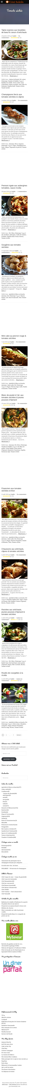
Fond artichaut (13, 663)
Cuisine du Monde (14, 79)
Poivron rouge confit (16, 387)
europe (6, 799)
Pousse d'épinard (21, 601)
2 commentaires (22, 191)
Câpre (14, 145)
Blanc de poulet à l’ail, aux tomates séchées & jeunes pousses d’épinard (12, 397)
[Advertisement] (14, 169)
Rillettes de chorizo (7, 908)
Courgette (4, 725)
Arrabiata (6, 235)
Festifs (4, 812)
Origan (7, 147)
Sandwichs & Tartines (9, 831)
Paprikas (4, 1061)
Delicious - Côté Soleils (9, 1084)
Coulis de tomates (21, 235)
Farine (3, 297)
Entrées (5, 810)
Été (20, 79)
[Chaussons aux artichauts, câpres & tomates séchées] (14, 578)
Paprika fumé (11, 86)
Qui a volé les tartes (7, 1067)
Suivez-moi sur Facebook (9, 765)
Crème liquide (10, 448)
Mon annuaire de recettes (9, 1027)
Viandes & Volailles (13, 81)
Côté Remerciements (8, 885)
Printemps (4, 81)
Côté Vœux (5, 894)
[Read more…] (14, 76)
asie (5, 797)
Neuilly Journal (6, 1032)
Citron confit (16, 82)
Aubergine (12, 235)
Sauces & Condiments (9, 833)
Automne (11, 144)
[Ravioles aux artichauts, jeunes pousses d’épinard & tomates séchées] (14, 641)
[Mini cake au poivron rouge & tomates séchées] (14, 365)
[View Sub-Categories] (2, 793)
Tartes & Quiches (8, 835)
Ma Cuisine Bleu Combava (9, 1057)
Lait (7, 297)
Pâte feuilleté (12, 601)
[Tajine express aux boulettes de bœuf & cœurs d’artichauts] (14, 59)
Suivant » (19, 735)
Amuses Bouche (6, 1042)
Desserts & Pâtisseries (9, 808)
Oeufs (4, 818)
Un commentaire (23, 100)
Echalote (3, 236)
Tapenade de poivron (15, 147)
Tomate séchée (20, 86)
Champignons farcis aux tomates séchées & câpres (12, 95)
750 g (3, 1015)
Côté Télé (5, 889)
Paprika (23, 450)
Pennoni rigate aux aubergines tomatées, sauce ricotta (14, 186)
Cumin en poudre (13, 84)
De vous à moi (5, 1052)
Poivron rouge (5, 727)
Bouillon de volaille (6, 82)
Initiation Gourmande (8, 1025)
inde (5, 803)
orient (24, 79)
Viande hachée (5, 88)
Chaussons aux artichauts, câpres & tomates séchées (12, 550)
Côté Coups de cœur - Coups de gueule (13, 877)
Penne (17, 236)
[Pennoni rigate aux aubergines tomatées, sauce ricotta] (14, 215)
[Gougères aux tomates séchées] (14, 274)
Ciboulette (23, 724)
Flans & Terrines (7, 814)
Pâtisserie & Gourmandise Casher (11, 1065)
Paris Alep (4, 1063)
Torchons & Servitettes (8, 1069)
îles (5, 801)
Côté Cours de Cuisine (9, 879)
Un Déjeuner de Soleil (7, 1071)
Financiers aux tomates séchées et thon (11, 489)
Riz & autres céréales (8, 829)
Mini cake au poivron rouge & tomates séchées (13, 337)
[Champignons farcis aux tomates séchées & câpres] (14, 124)
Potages (4, 827)
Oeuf (20, 84)
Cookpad (4, 1019)
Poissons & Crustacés (9, 824)
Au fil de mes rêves (7, 1044)
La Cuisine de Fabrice (7, 1054)
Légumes (21, 144)
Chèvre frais (16, 724)
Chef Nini (4, 1048)
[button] (14, 50)
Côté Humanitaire (7, 881)
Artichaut (9, 599)
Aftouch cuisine (6, 1017)
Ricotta (21, 236)
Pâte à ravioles (16, 664)
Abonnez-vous (8, 759)
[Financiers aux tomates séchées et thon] (14, 517)
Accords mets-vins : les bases (9, 865)
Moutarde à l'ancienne (14, 450)
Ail (2, 235)
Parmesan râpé (5, 451)
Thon (9, 542)
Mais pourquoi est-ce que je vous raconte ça (14, 1059)
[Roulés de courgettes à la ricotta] (14, 702)
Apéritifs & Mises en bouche (17, 294)
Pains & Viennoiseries (9, 820)
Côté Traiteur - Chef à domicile (11, 891)
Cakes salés (10, 385)
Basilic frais (15, 599)
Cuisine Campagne (7, 1050)
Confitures (5, 791)
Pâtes (12, 233)
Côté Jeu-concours (7, 883)
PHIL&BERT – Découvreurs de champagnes (13, 868)
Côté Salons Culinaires (9, 887)
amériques (7, 795)
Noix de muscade (13, 297)
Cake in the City (6, 1046)
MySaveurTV (5, 1029)
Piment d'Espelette (16, 540)
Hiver (16, 144)
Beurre (23, 296)
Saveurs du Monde (6, 1034)
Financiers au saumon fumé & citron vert (13, 906)
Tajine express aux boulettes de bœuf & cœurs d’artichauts (14, 31)
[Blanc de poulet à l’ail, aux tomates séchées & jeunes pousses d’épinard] (14, 427)
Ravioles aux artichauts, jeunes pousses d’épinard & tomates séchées (13, 611)
